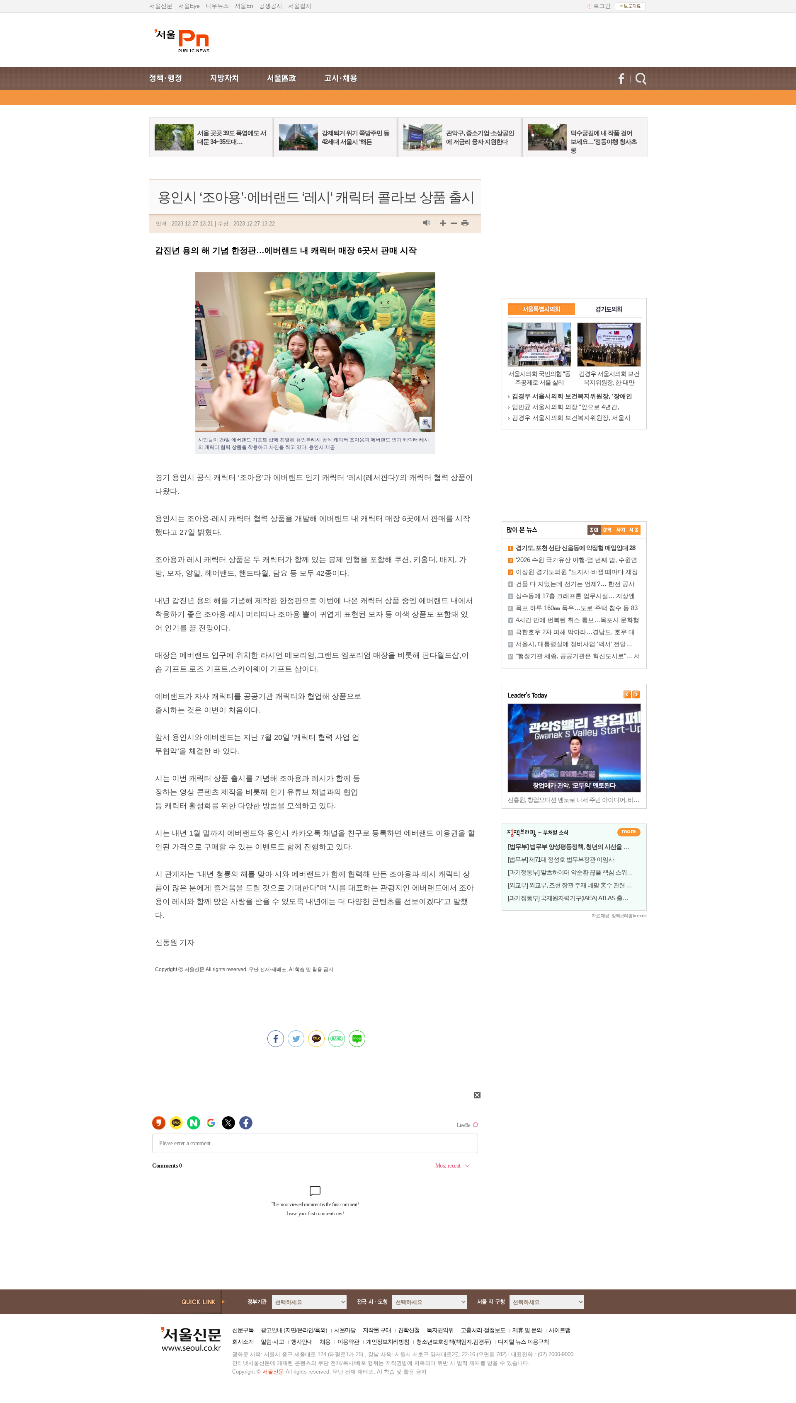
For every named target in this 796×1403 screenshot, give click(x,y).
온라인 (305, 1330)
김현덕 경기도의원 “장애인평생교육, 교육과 (573, 396)
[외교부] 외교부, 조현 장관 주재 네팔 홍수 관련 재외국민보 (581, 885)
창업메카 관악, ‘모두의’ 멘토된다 (574, 785)
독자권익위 (440, 1330)
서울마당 (345, 1330)
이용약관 (348, 1341)
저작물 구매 (377, 1330)
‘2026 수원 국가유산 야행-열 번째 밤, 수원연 (576, 559)
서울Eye (189, 5)
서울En (244, 5)
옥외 (320, 1330)
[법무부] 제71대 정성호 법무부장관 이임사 (561, 859)
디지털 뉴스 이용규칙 (523, 1341)
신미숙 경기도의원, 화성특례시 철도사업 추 (572, 417)
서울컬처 (299, 5)
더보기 (629, 832)
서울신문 (160, 5)
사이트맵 (559, 1330)
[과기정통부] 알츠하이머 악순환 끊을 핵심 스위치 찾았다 (579, 872)
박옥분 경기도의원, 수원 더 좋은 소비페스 (570, 406)
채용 (325, 1341)
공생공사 (270, 5)
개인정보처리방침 (387, 1341)
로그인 (602, 5)
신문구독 (243, 1330)
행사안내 (302, 1341)
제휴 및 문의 (527, 1330)
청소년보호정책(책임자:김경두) (453, 1341)
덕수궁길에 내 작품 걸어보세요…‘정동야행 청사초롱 (603, 141)
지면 (290, 1330)
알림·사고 (272, 1341)
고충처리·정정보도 (483, 1330)
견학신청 (409, 1330)
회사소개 (243, 1341)
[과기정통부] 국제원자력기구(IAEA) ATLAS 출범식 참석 (577, 897)
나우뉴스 (217, 5)
